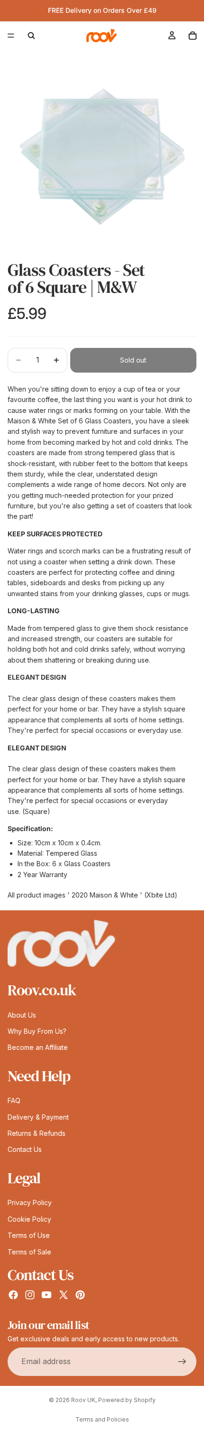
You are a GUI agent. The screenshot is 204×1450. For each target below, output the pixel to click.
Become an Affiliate (38, 1047)
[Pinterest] (80, 1294)
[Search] (31, 35)
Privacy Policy (30, 1203)
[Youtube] (46, 1294)
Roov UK (83, 1399)
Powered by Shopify (127, 1399)
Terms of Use (29, 1235)
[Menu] (11, 36)
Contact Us (25, 1150)
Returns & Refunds (36, 1133)
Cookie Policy (29, 1219)
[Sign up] (182, 1362)
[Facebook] (13, 1294)
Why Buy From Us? (37, 1031)
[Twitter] (63, 1294)
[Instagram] (30, 1294)
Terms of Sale (29, 1252)
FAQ (14, 1100)
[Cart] (192, 35)
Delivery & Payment (38, 1117)
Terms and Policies (102, 1419)
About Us (22, 1015)
